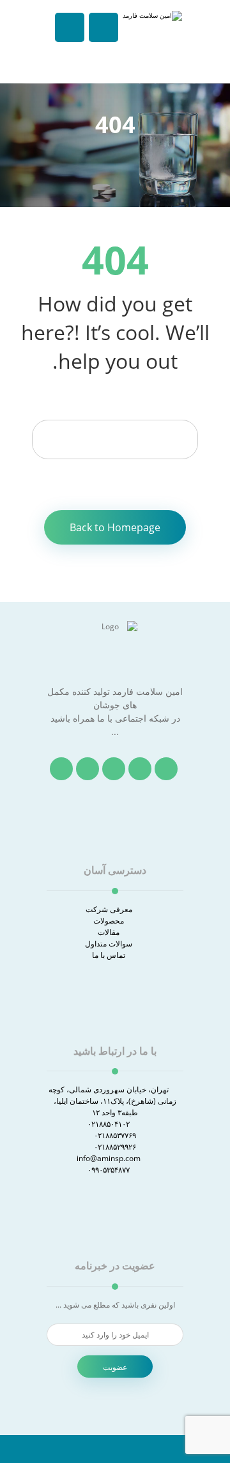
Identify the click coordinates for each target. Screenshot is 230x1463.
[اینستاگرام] (113, 768)
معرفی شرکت (109, 909)
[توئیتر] (139, 768)
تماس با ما (108, 955)
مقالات (108, 932)
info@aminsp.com (109, 1158)
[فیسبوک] (166, 768)
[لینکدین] (87, 768)
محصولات (108, 920)
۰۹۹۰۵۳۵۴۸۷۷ (109, 1169)
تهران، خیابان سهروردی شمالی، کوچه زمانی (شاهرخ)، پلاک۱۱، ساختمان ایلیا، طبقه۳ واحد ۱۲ (112, 1101)
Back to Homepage (115, 527)
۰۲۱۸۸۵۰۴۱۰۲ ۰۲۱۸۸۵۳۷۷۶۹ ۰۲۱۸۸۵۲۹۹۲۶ (112, 1135)
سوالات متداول (108, 943)
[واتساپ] (61, 768)
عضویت (115, 1367)
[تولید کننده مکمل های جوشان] (150, 42)
